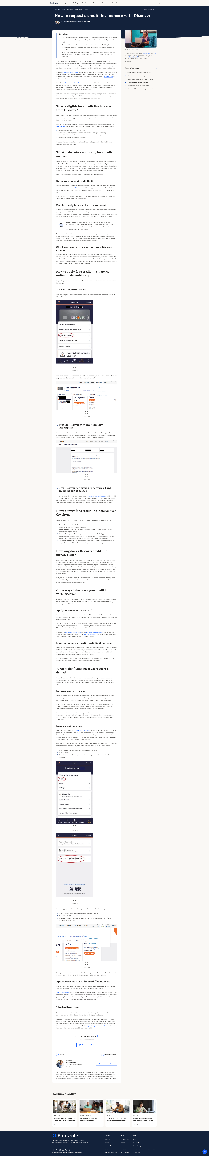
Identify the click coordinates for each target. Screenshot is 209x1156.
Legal (134, 1139)
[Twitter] (56, 1150)
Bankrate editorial (146, 53)
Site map (123, 1142)
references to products (133, 56)
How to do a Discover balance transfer (88, 1119)
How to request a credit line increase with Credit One (143, 1120)
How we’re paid (125, 1139)
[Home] (53, 3)
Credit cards (108, 1146)
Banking (107, 1142)
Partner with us (125, 1152)
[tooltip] (98, 1036)
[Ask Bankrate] (204, 1151)
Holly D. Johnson (60, 1124)
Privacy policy (136, 1142)
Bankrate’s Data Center (111, 1152)
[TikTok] (70, 1150)
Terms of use (136, 1152)
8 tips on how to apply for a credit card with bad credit (64, 1119)
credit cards (57, 9)
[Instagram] (60, 1150)
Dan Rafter (85, 1124)
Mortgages (107, 1139)
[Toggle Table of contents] (156, 68)
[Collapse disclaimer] (156, 53)
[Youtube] (66, 1150)
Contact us (123, 1149)
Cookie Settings (137, 1146)
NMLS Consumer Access (77, 1140)
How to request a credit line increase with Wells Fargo (116, 1120)
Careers (123, 1146)
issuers (63, 9)
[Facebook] (53, 1150)
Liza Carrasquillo (85, 21)
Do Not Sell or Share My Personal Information (145, 1149)
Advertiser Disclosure (149, 9)
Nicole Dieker (71, 21)
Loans (106, 1149)
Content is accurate (129, 59)
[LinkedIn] (63, 1150)
